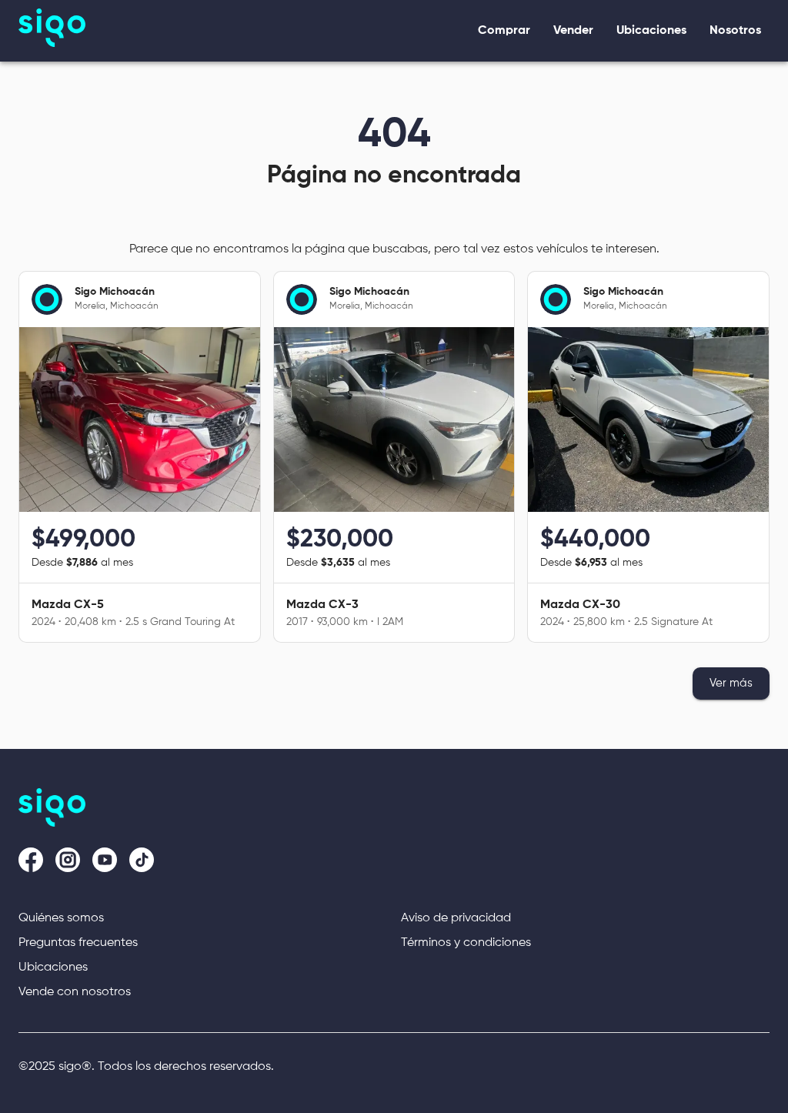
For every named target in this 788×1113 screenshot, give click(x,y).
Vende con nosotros (74, 992)
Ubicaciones (53, 967)
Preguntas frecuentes (78, 943)
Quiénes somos (61, 918)
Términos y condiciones (466, 943)
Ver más (731, 683)
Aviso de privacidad (456, 918)
